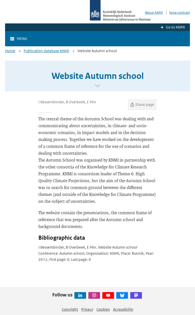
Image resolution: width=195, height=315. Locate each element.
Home (10, 50)
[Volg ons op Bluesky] (122, 295)
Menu (22, 38)
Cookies (103, 309)
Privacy (87, 309)
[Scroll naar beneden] (97, 86)
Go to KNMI (175, 27)
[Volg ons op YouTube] (108, 295)
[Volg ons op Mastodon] (136, 295)
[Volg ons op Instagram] (94, 295)
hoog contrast (179, 12)
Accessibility (123, 309)
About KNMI (154, 12)
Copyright (70, 309)
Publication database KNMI (46, 50)
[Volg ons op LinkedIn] (80, 295)
